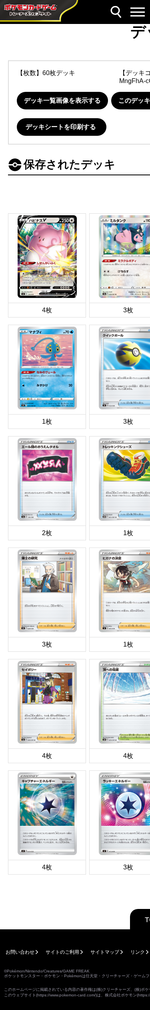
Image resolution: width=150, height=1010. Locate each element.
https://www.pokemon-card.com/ (66, 995)
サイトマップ (104, 952)
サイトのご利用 (62, 952)
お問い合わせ (20, 952)
